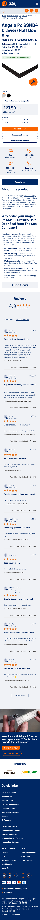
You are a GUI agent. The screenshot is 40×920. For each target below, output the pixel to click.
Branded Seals (12, 16)
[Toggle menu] (37, 3)
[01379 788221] (2, 892)
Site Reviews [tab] (8, 319)
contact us (5, 202)
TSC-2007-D (17, 470)
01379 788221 (9, 892)
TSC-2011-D (17, 360)
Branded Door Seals (9, 206)
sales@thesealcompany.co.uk (15, 888)
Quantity (5, 117)
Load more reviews (20, 695)
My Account (6, 820)
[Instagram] (16, 875)
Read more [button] (34, 346)
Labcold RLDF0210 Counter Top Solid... (25, 434)
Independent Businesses (11, 842)
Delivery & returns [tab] (20, 285)
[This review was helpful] (30, 367)
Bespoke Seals (7, 800)
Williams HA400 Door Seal (21, 680)
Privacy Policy (26, 856)
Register (5, 816)
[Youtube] (29, 875)
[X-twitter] (23, 875)
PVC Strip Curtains (8, 808)
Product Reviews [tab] (22, 319)
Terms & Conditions (28, 852)
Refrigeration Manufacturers (12, 838)
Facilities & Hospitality (10, 834)
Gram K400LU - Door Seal (21, 504)
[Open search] (3, 10)
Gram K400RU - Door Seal (21, 539)
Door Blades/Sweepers (10, 812)
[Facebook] (10, 875)
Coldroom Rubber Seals (10, 804)
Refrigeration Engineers (11, 830)
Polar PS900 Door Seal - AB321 (22, 401)
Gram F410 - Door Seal (20, 608)
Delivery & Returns (9, 860)
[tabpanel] (20, 233)
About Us (5, 868)
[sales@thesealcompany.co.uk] (2, 888)
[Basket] (36, 10)
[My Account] (31, 10)
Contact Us (6, 852)
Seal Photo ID (7, 864)
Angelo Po (23, 16)
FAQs (3, 856)
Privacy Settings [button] (27, 860)
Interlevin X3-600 (19, 572)
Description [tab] (20, 182)
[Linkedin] (4, 875)
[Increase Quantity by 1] (26, 121)
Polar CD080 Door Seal (20, 644)
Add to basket (20, 128)
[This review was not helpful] (34, 367)
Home (4, 16)
